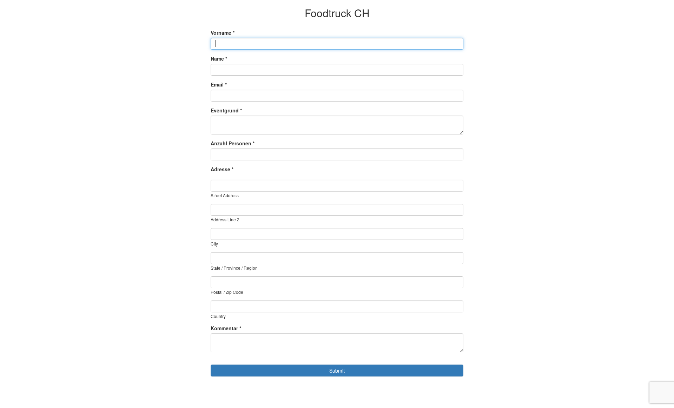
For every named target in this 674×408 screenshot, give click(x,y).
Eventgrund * (226, 110)
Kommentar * (226, 328)
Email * (219, 84)
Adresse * (222, 169)
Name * (219, 58)
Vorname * (222, 32)
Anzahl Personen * (233, 143)
